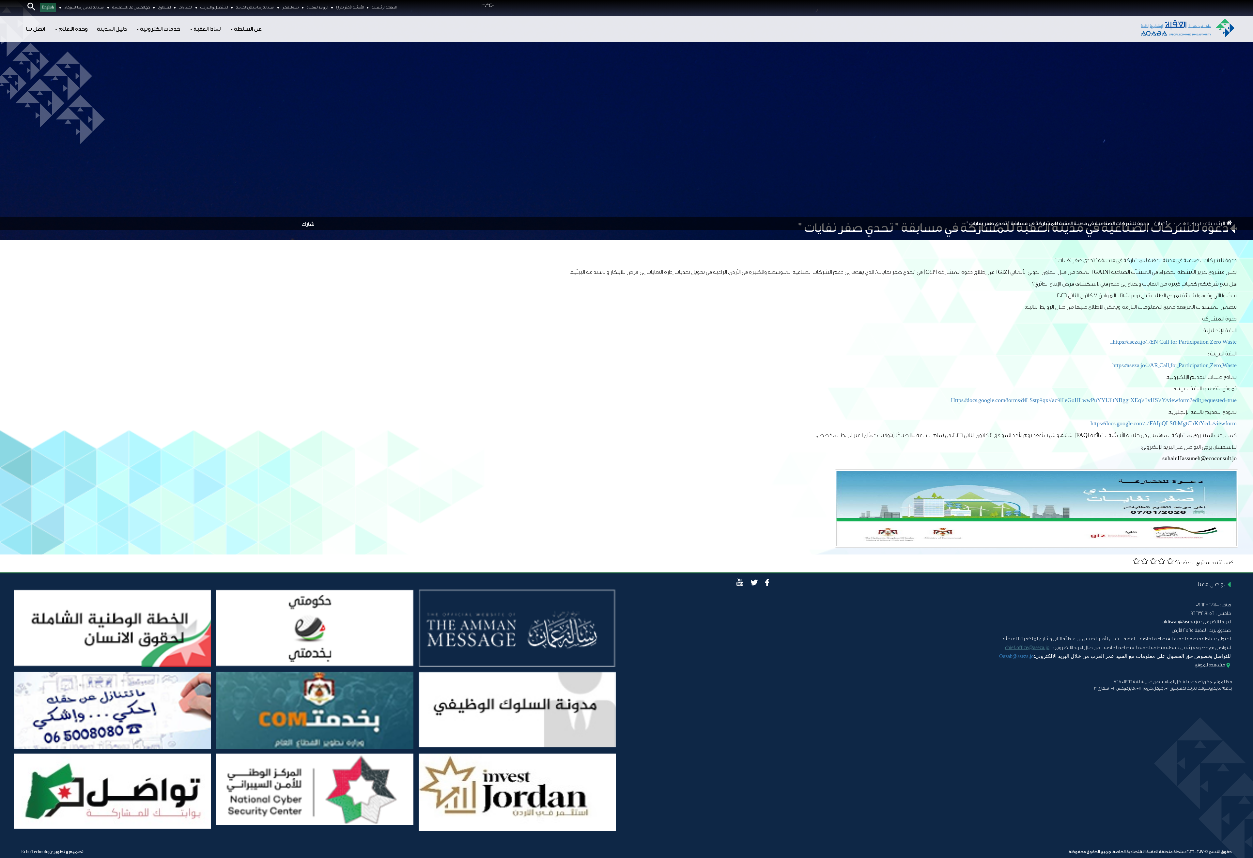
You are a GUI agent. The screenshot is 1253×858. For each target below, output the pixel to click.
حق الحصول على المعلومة (131, 7)
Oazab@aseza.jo (1016, 656)
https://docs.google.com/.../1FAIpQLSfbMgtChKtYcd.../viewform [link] (1164, 423)
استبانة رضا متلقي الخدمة (255, 7)
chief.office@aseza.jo (1027, 647)
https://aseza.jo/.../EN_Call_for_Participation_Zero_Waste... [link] (1173, 342)
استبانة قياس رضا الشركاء (84, 7)
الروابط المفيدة (317, 7)
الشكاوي (164, 7)
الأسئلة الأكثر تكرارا (350, 7)
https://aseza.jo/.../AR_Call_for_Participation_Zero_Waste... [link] (1173, 365)
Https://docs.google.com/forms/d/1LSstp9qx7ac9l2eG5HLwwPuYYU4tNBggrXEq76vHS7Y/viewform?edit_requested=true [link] (1094, 400)
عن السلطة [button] (247, 29)
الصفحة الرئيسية (384, 7)
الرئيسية (1216, 223)
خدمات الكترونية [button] (159, 29)
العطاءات (185, 7)
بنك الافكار (290, 7)
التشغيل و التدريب (214, 7)
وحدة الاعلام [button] (72, 29)
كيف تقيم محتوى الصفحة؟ (1204, 562)
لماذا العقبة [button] (207, 29)
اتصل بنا (35, 29)
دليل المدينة (112, 29)
